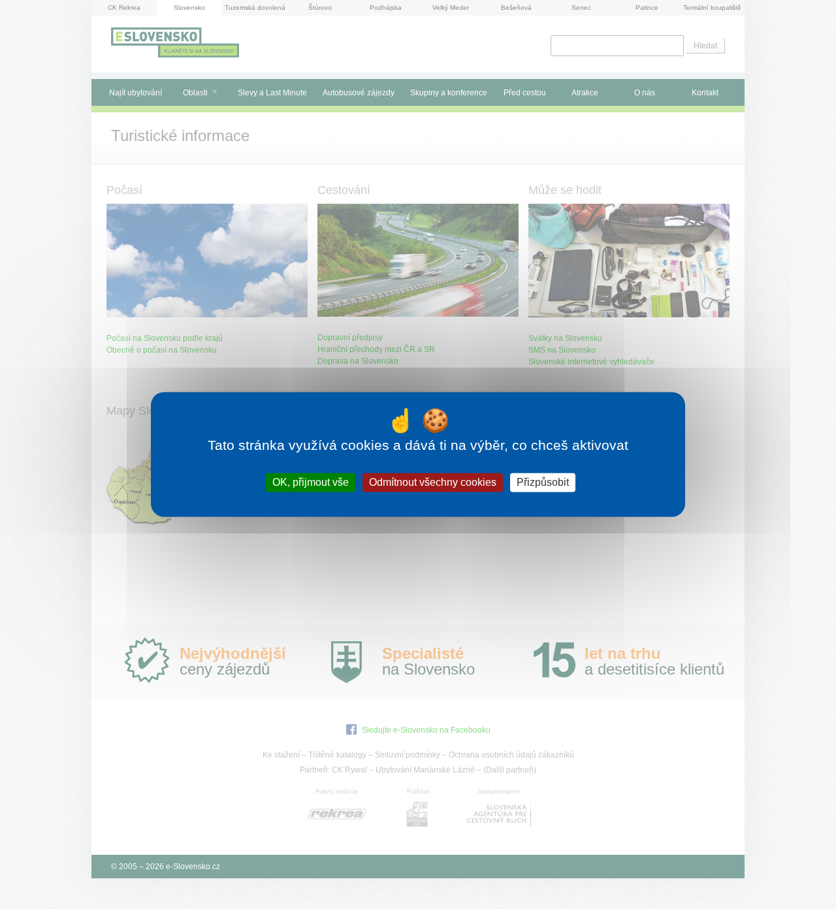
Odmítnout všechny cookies (432, 482)
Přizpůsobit (543, 482)
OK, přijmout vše (310, 482)
